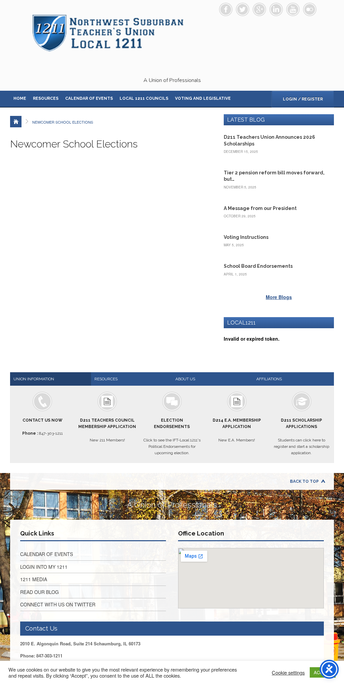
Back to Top (304, 481)
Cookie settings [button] (288, 673)
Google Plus (259, 9)
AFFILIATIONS (269, 379)
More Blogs (279, 297)
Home (19, 98)
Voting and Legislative (203, 98)
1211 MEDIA (33, 579)
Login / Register (303, 99)
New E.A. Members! (237, 430)
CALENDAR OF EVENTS (46, 554)
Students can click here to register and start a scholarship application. (301, 436)
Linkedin (276, 9)
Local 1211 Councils (144, 98)
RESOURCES (106, 379)
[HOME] (16, 121)
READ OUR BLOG (39, 592)
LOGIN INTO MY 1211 (44, 566)
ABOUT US (185, 379)
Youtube (293, 9)
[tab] (50, 379)
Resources (45, 98)
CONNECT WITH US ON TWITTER (57, 604)
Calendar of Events (89, 98)
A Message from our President (260, 208)
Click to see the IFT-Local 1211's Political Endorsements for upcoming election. (172, 436)
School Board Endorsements (258, 266)
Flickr (310, 9)
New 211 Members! (107, 430)
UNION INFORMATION (33, 379)
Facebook (226, 9)
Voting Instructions (246, 237)
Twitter (242, 9)
